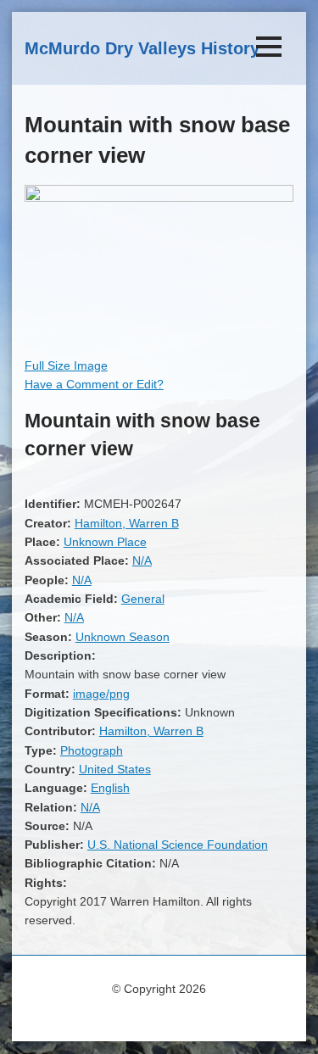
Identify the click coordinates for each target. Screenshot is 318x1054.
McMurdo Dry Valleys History (142, 48)
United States (115, 769)
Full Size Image (66, 365)
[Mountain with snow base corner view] (159, 197)
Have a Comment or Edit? (94, 384)
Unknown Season (122, 637)
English (110, 788)
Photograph (91, 750)
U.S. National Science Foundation (177, 844)
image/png (101, 693)
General (143, 598)
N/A (142, 560)
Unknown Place (105, 542)
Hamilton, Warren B (127, 523)
